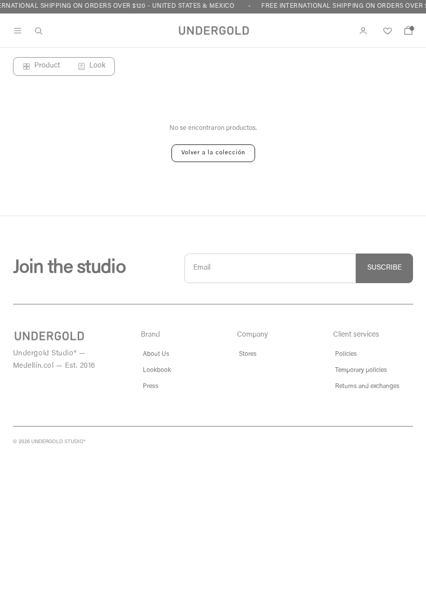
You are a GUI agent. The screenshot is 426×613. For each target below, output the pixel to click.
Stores (248, 354)
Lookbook (157, 370)
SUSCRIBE (384, 268)
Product (47, 66)
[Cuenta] (363, 30)
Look (97, 66)
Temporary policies (361, 370)
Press (150, 386)
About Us (156, 354)
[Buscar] (38, 30)
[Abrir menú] (17, 30)
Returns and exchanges (367, 386)
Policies (346, 354)
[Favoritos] (385, 30)
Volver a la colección (213, 153)
